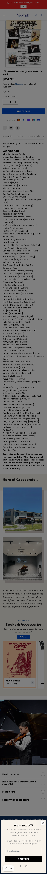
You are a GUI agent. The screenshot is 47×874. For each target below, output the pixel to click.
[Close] (43, 823)
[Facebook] (21, 866)
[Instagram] (26, 866)
